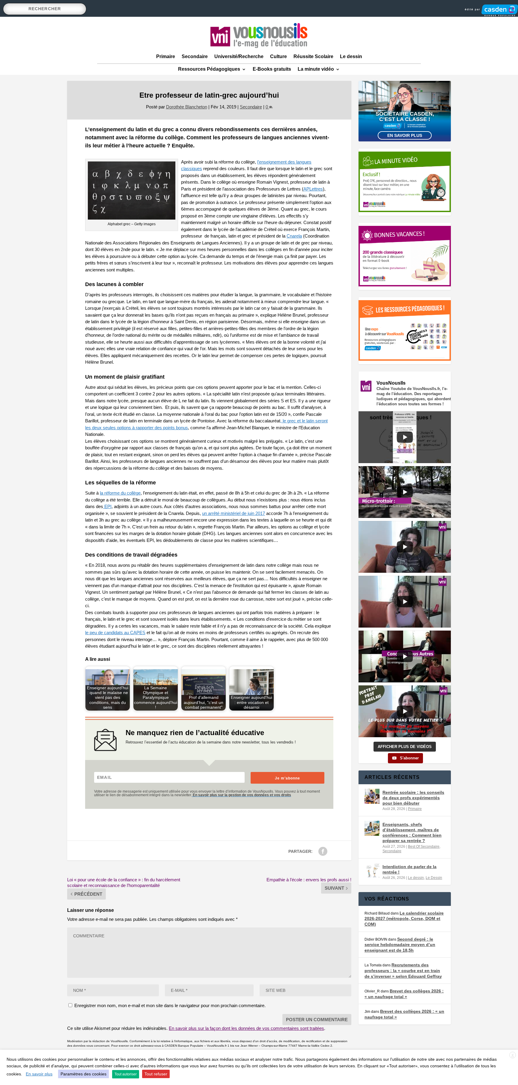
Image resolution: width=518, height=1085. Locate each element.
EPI (107, 506)
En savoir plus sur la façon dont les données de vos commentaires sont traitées (246, 1028)
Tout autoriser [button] (126, 1074)
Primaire (165, 56)
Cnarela (294, 235)
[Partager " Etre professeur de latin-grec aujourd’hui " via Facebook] (323, 851)
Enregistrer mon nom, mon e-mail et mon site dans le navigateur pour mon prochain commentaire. (170, 1005)
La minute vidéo (316, 69)
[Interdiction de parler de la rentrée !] (372, 870)
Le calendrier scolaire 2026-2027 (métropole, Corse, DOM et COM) (404, 919)
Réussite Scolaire (313, 56)
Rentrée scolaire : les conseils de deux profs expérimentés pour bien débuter (413, 798)
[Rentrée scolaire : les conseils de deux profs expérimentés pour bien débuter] (372, 796)
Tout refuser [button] (155, 1074)
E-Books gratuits (272, 69)
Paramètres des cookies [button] (83, 1074)
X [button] (512, 1055)
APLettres (313, 188)
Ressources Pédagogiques (209, 69)
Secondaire (195, 56)
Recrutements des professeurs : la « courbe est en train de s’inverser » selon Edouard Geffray (403, 970)
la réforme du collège (120, 492)
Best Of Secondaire (423, 846)
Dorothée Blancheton (186, 106)
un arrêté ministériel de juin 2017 (233, 513)
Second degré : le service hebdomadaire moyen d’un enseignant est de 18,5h (400, 945)
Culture (278, 56)
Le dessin (351, 56)
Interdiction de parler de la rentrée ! (409, 869)
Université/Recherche (238, 56)
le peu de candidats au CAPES (115, 632)
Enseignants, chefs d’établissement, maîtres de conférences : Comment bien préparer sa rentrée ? (412, 832)
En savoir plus (404, 135)
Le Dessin (434, 878)
